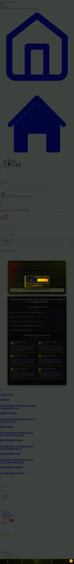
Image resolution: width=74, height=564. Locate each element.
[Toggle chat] (71, 561)
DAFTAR (42, 280)
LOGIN (31, 280)
